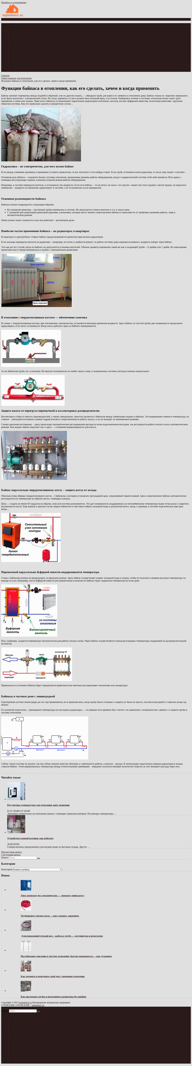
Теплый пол (19, 65)
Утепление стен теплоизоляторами (31, 30)
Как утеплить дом (22, 27)
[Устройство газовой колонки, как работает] (16, 832)
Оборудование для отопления (28, 62)
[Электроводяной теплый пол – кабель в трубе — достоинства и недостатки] (26, 930)
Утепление (12, 24)
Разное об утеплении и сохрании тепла (33, 43)
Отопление (13, 46)
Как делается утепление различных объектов (36, 38)
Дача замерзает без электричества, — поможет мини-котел (52, 895)
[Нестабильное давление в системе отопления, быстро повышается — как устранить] (26, 950)
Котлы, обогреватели (24, 54)
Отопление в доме (22, 48)
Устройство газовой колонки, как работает (30, 838)
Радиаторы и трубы (23, 59)
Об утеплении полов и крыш (28, 32)
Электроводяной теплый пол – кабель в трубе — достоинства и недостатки (62, 936)
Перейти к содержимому (14, 2)
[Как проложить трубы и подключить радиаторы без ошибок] (26, 990)
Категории (6, 869)
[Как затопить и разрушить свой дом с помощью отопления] (26, 970)
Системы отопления (23, 51)
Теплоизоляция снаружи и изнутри (31, 35)
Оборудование (14, 70)
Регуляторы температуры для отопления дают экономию (38, 805)
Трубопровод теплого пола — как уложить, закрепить (50, 916)
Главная (5, 75)
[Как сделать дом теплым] (12, 16)
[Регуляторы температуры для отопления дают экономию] (16, 799)
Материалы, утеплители (25, 40)
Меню (7, 19)
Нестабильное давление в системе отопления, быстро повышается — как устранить (66, 956)
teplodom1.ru (25, 1002)
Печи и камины (21, 57)
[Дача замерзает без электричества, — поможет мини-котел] (26, 889)
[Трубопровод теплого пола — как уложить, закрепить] (26, 910)
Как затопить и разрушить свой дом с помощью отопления (53, 976)
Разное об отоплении (24, 67)
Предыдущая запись (11, 852)
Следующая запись (11, 854)
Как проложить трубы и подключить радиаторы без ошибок (53, 996)
